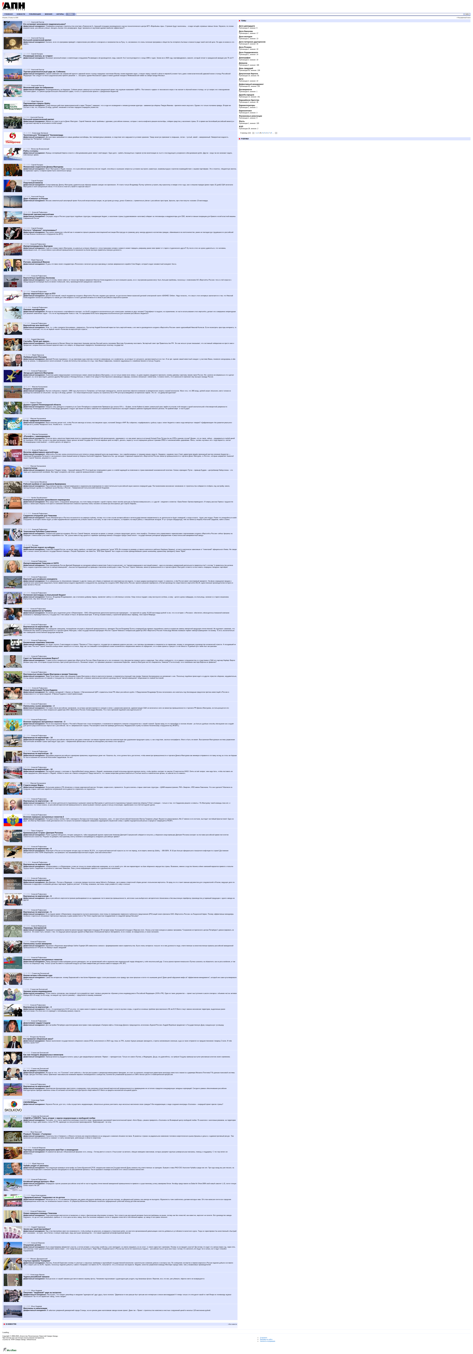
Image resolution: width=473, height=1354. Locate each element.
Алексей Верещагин (38, 926)
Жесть (242, 121)
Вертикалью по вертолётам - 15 (37, 627)
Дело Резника (245, 47)
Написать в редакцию (267, 1341)
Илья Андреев (36, 1290)
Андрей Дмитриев (37, 339)
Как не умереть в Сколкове (35, 1070)
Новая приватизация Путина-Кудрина (40, 690)
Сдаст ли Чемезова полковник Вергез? (41, 658)
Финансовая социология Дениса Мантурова (43, 167)
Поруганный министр (33, 183)
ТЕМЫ (70, 14)
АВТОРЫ (60, 14)
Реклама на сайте (266, 1339)
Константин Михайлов (38, 482)
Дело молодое (245, 36)
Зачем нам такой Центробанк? (37, 1229)
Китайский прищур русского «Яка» (39, 1181)
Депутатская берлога (248, 74)
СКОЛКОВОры (30, 1102)
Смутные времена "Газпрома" (37, 1261)
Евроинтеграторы (247, 105)
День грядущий (246, 68)
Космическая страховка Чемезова (38, 642)
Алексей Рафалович (39, 212)
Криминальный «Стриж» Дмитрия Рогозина (43, 833)
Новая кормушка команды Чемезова (40, 1213)
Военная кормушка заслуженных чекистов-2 (43, 817)
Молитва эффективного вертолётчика (40, 452)
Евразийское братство (249, 100)
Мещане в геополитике (33, 389)
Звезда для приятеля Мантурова (38, 373)
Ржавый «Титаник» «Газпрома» (37, 1134)
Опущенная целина (32, 1245)
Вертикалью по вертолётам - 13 (37, 753)
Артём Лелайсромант (39, 498)
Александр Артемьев (40, 133)
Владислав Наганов (37, 1037)
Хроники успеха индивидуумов (37, 991)
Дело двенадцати (247, 26)
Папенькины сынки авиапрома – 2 (38, 706)
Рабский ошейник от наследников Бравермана (44, 484)
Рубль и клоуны (30, 151)
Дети (241, 79)
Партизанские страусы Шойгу (36, 103)
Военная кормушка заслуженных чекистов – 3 (44, 722)
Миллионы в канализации (35, 1308)
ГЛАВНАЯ (8, 14)
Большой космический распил (37, 40)
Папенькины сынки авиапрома (37, 944)
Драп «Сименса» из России (35, 198)
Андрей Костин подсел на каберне (39, 547)
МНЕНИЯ (48, 14)
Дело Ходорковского (248, 52)
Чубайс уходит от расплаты (36, 1166)
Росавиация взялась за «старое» (38, 56)
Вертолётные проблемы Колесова (39, 278)
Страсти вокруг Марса (33, 785)
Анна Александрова (38, 1195)
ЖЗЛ (241, 126)
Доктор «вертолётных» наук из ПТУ (39, 294)
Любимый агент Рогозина (35, 357)
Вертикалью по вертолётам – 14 (37, 737)
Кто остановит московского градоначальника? (44, 24)
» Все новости (232, 1324)
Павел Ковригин (37, 831)
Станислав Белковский (40, 973)
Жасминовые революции (250, 116)
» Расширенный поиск (464, 17)
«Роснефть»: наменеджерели (36, 436)
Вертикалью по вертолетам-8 (36, 864)
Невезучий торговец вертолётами (38, 214)
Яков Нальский (36, 1132)
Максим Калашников (39, 387)
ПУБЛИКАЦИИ (35, 14)
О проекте (263, 1338)
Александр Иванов (37, 1275)
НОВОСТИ (21, 14)
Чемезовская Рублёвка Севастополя (40, 531)
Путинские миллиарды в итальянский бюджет (44, 595)
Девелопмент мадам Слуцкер (36, 1023)
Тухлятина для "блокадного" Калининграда (43, 135)
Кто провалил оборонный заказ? (38, 1039)
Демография (244, 58)
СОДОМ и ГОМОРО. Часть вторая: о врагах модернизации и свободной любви (59, 1118)
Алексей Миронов (38, 1148)
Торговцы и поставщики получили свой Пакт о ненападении (50, 1150)
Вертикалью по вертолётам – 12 (37, 769)
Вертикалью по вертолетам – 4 (37, 1007)
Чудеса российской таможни (36, 1277)
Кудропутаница (30, 468)
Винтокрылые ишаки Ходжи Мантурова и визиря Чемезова (50, 674)
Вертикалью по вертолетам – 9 (37, 849)
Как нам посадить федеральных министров (43, 1055)
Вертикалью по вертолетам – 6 (37, 896)
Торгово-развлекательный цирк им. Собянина (44, 72)
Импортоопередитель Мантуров (38, 246)
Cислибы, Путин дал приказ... (36, 341)
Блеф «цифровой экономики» (37, 420)
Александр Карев (37, 1100)
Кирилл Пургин (36, 403)
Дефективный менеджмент (251, 84)
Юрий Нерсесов (37, 101)
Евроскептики (245, 111)
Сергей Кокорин (37, 54)
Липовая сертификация (34, 309)
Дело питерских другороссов (252, 42)
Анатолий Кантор (37, 22)
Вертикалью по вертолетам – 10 (37, 801)
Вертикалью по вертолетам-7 (36, 880)
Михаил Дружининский (38, 1259)
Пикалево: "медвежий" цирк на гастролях (42, 1292)
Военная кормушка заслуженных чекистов (42, 959)
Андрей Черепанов (38, 1227)
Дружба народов (246, 95)
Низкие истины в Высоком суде (37, 975)
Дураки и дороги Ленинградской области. (42, 405)
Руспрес (35, 545)
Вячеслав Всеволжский (40, 149)
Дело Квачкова (246, 31)
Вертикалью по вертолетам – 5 (37, 912)
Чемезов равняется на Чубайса (37, 611)
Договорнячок (245, 89)
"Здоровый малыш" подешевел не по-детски (44, 1197)
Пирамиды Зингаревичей (34, 928)
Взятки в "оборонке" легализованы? (40, 230)
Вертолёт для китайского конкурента (40, 579)
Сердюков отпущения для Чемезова (40, 515)
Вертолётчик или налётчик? (36, 325)
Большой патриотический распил (38, 119)
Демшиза (243, 63)
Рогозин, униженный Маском (36, 262)
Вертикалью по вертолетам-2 (36, 1086)
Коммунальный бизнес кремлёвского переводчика (46, 500)
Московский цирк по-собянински (38, 87)
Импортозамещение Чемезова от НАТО (41, 563)
